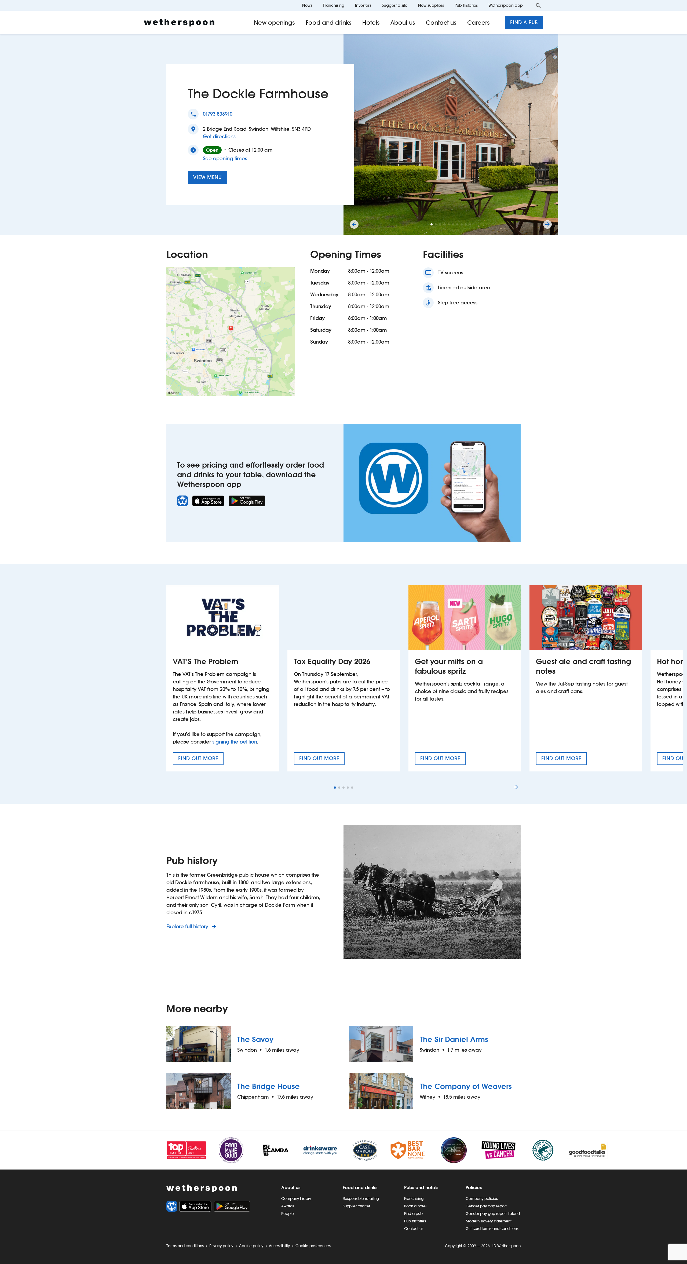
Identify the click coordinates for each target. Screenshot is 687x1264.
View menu (207, 177)
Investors (363, 5)
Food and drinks (329, 22)
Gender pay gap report (486, 1206)
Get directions (219, 136)
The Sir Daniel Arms (454, 1039)
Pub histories (466, 5)
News (307, 5)
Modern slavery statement (488, 1221)
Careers (478, 22)
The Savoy (255, 1039)
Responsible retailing (361, 1198)
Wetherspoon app (505, 5)
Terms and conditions (185, 1245)
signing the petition (234, 742)
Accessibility (279, 1245)
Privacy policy (221, 1245)
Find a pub (524, 22)
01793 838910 (217, 114)
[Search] (538, 5)
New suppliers (431, 5)
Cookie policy (251, 1245)
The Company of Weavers (466, 1086)
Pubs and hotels (421, 1187)
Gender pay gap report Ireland (493, 1213)
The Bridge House (268, 1086)
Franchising (333, 5)
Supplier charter (356, 1206)
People (287, 1213)
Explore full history (188, 926)
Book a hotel (415, 1206)
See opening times (225, 158)
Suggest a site (394, 5)
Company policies (482, 1198)
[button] (431, 224)
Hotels (371, 22)
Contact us (441, 22)
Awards (287, 1206)
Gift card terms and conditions (492, 1228)
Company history (296, 1198)
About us (402, 22)
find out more (201, 760)
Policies (474, 1187)
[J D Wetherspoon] (179, 23)
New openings (274, 22)
